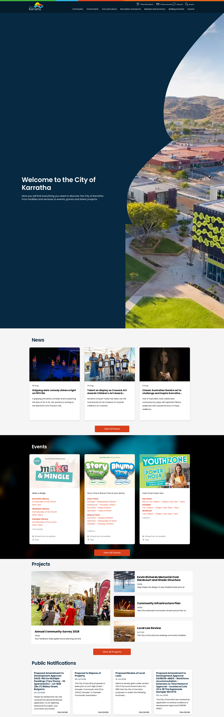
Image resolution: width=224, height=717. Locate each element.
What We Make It (147, 4)
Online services (166, 4)
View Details (62, 712)
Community (77, 9)
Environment (92, 9)
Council (190, 9)
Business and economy (154, 9)
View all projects (112, 651)
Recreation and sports (130, 9)
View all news (112, 428)
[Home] (36, 6)
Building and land (176, 9)
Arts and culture (109, 9)
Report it (180, 4)
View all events (112, 552)
